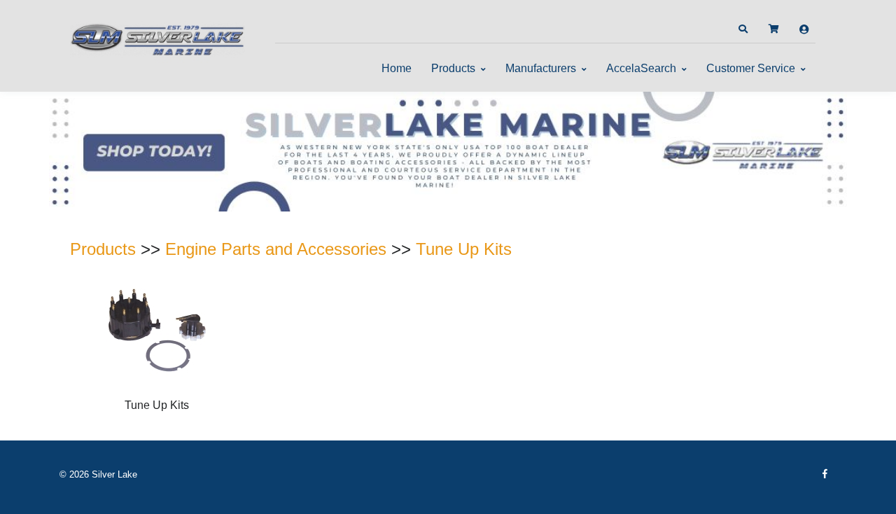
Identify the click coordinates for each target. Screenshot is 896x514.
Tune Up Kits (464, 248)
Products (453, 68)
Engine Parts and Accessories (275, 248)
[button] (743, 29)
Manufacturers (540, 68)
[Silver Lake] (157, 38)
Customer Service (750, 68)
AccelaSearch (641, 68)
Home (397, 68)
